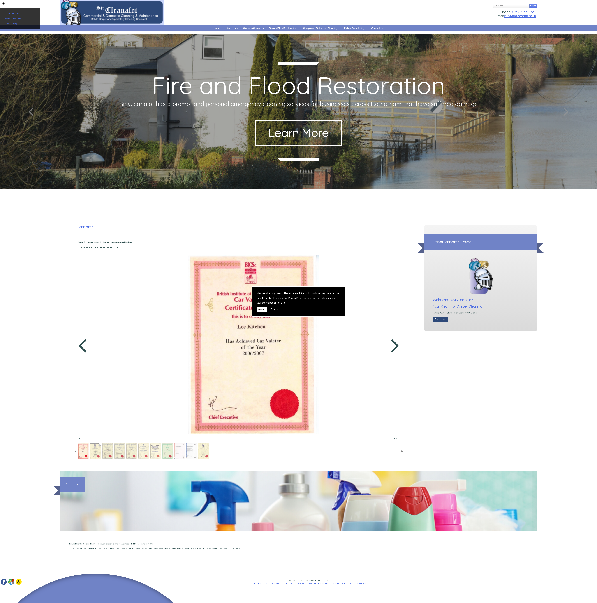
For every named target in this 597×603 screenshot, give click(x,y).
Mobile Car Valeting (13, 19)
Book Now (440, 319)
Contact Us (377, 28)
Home (217, 28)
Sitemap (362, 583)
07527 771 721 (524, 12)
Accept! (262, 309)
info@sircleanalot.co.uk (520, 16)
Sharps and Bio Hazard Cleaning (320, 28)
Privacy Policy (295, 298)
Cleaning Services (252, 28)
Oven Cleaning (11, 24)
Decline (274, 309)
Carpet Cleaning (12, 13)
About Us (231, 28)
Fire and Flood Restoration (282, 28)
